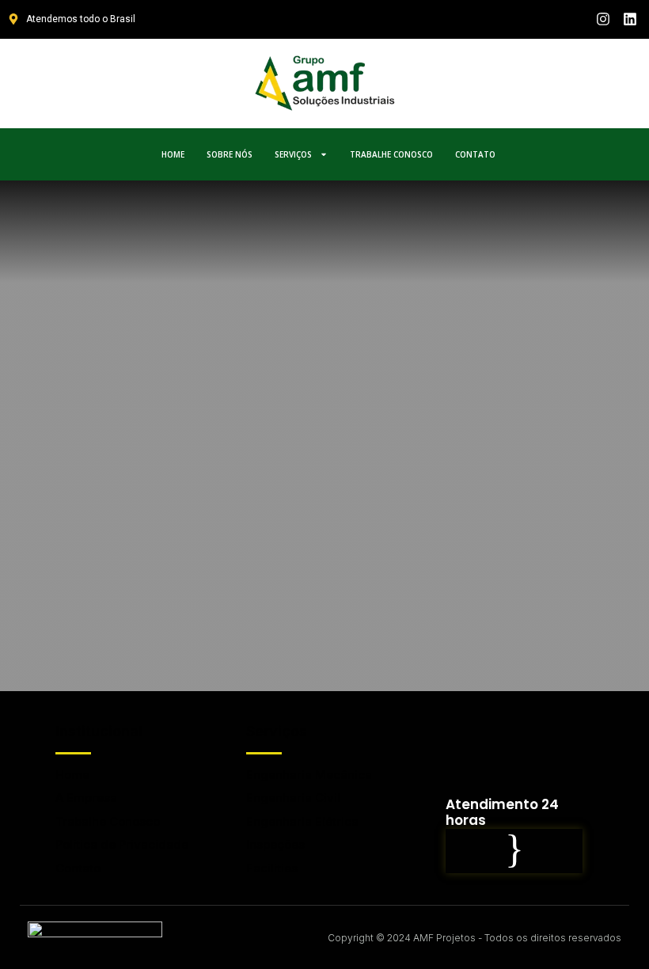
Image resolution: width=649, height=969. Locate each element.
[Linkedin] (629, 19)
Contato (475, 154)
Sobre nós (229, 154)
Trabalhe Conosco (391, 154)
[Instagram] (602, 19)
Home (172, 154)
